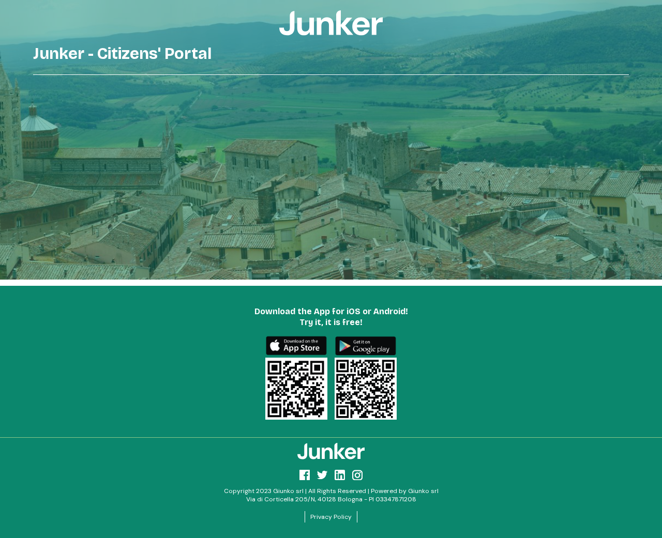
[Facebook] (304, 475)
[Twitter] (322, 475)
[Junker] (331, 451)
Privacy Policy (331, 517)
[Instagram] (357, 475)
